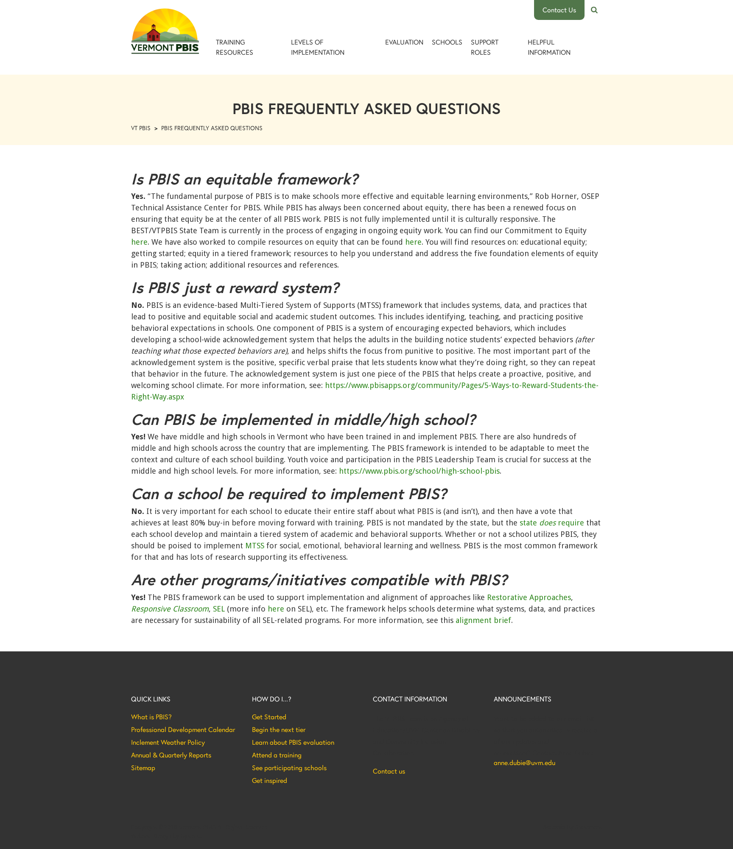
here (139, 241)
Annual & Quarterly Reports (171, 755)
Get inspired (269, 780)
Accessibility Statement (572, 827)
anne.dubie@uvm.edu (524, 762)
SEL (219, 608)
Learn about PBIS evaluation (293, 742)
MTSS (254, 545)
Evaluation (404, 41)
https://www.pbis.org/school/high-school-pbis (419, 470)
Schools (447, 41)
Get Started (269, 716)
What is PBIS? (151, 716)
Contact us (389, 771)
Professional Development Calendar (183, 729)
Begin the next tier (278, 729)
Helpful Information (549, 46)
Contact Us (559, 9)
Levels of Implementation (317, 46)
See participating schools (289, 767)
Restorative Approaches (529, 597)
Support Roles (484, 46)
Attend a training (277, 755)
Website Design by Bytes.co (167, 835)
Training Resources (234, 46)
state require (552, 522)
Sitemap (143, 767)
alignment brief (482, 620)
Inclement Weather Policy (168, 742)
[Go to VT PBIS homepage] (165, 31)
